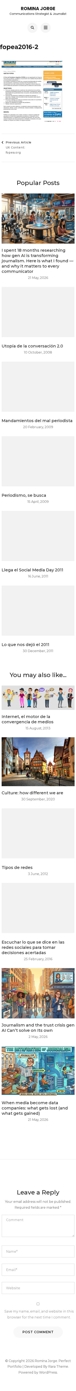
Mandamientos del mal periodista (37, 420)
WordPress (48, 1372)
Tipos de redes (17, 867)
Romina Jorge (38, 8)
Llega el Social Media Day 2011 (32, 570)
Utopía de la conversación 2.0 (32, 346)
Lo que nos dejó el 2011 (25, 644)
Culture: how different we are (32, 792)
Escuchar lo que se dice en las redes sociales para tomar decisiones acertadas (33, 947)
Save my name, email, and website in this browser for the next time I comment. (39, 1314)
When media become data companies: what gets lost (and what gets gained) (35, 1108)
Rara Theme (58, 1366)
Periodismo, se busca (24, 495)
